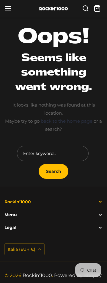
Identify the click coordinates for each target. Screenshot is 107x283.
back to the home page (66, 121)
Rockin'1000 (37, 275)
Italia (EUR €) (22, 249)
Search (53, 171)
